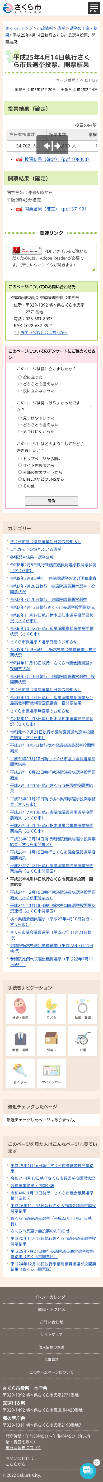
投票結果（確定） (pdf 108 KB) (57, 159)
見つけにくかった (38, 432)
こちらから (15, 1464)
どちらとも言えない (41, 384)
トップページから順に (42, 459)
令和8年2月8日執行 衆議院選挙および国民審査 (53, 578)
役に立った (33, 377)
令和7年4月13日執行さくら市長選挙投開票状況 (52, 607)
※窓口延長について (23, 1447)
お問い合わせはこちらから (44, 332)
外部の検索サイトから (43, 472)
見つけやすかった (39, 418)
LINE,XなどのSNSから (43, 479)
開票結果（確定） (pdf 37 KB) (55, 209)
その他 (29, 486)
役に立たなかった (39, 391)
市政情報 (45, 28)
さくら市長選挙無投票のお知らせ (39, 711)
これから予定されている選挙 (35, 549)
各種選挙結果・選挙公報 (32, 557)
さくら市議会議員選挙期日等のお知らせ (45, 541)
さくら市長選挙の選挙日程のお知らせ (43, 642)
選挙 (61, 28)
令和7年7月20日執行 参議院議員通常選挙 (48, 599)
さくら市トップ (18, 28)
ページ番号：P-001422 (76, 80)
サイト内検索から (39, 465)
